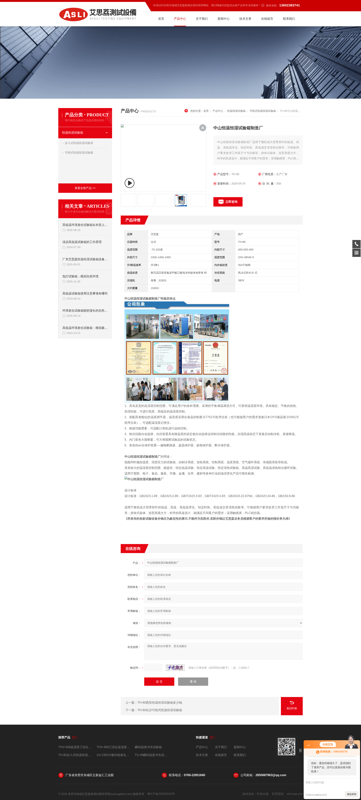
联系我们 (289, 18)
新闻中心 (224, 18)
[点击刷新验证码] (175, 668)
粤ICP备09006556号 (161, 793)
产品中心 (180, 18)
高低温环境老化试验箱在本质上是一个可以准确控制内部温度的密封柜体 (85, 224)
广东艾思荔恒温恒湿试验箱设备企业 (85, 259)
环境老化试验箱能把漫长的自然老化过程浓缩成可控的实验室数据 (85, 310)
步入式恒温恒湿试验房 (79, 143)
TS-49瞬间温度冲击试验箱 (152, 755)
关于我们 (202, 18)
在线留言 (267, 18)
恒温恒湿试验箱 (72, 132)
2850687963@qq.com (271, 775)
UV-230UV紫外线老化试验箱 (114, 755)
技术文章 (245, 18)
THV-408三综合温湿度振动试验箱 (114, 747)
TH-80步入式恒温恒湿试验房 (75, 755)
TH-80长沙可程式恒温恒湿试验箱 (159, 710)
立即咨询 (231, 201)
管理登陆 (278, 793)
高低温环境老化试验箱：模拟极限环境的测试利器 (85, 327)
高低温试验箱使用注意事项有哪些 (85, 293)
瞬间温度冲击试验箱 (148, 747)
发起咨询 (351, 794)
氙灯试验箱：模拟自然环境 (80, 276)
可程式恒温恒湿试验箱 (79, 152)
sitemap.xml (295, 793)
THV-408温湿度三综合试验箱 (75, 747)
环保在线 (263, 793)
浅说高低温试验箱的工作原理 (82, 242)
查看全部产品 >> (85, 188)
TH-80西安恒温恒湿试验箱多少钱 (159, 702)
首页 (161, 18)
